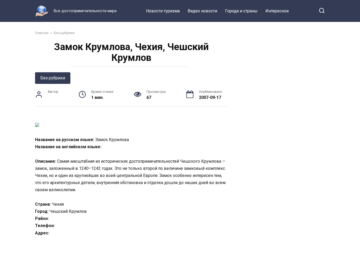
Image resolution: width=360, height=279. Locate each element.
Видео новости (202, 10)
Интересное (277, 10)
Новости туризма (163, 10)
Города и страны (241, 10)
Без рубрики (52, 77)
